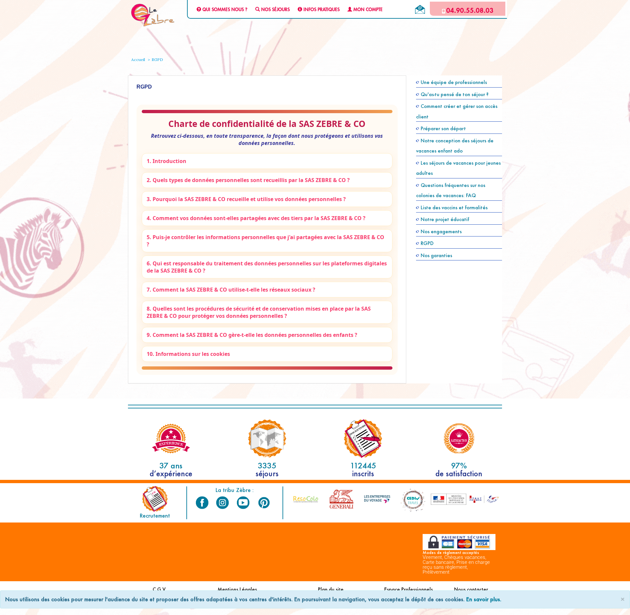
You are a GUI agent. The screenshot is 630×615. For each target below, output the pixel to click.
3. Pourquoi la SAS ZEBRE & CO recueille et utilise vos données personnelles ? (246, 199)
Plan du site (331, 589)
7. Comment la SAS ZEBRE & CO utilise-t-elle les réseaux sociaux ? (231, 289)
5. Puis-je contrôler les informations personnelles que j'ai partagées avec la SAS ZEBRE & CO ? (265, 241)
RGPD (427, 243)
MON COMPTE (367, 9)
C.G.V (159, 589)
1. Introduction (166, 161)
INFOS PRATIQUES (321, 9)
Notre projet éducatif (445, 219)
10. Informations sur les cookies (188, 354)
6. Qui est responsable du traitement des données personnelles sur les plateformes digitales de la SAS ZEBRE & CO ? (267, 267)
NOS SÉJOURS (275, 9)
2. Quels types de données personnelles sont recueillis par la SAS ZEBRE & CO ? (248, 180)
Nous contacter (471, 589)
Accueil (138, 59)
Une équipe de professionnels (454, 82)
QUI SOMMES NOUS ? (224, 9)
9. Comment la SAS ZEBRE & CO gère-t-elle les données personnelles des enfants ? (252, 334)
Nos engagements (441, 231)
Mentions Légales (237, 589)
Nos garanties (436, 255)
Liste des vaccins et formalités (454, 207)
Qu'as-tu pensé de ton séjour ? (455, 94)
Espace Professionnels (408, 589)
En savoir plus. (483, 599)
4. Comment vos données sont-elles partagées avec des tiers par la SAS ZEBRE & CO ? (256, 218)
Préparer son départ (443, 128)
